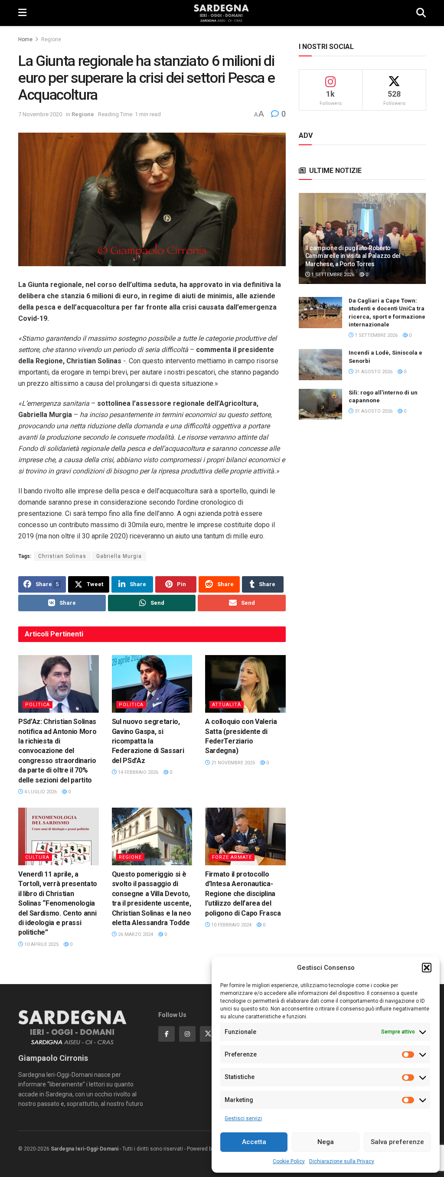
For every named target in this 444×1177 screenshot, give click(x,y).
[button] (426, 967)
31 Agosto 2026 (372, 372)
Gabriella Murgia (119, 556)
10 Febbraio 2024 (230, 925)
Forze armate (232, 857)
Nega (325, 1142)
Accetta (254, 1142)
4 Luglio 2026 (40, 792)
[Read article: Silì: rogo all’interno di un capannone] (320, 404)
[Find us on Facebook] (166, 1034)
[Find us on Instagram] (187, 1034)
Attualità (226, 705)
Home (25, 39)
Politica (37, 705)
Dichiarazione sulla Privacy (341, 1161)
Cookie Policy (289, 1161)
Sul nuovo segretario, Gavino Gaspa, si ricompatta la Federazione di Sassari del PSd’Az (148, 741)
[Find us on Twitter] (208, 1034)
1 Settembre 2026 (332, 274)
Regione (51, 39)
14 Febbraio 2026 (137, 772)
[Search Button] (421, 13)
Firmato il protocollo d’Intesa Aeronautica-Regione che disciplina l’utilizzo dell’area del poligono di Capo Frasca (243, 893)
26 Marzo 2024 (135, 934)
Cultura (37, 857)
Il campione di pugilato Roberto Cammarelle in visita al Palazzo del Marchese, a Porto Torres (353, 256)
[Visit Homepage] (221, 13)
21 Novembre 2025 (232, 763)
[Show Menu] (22, 13)
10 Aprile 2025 (41, 944)
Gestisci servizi (243, 1118)
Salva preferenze (397, 1142)
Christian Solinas (62, 556)
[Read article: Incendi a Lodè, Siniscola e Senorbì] (320, 364)
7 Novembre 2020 (40, 114)
